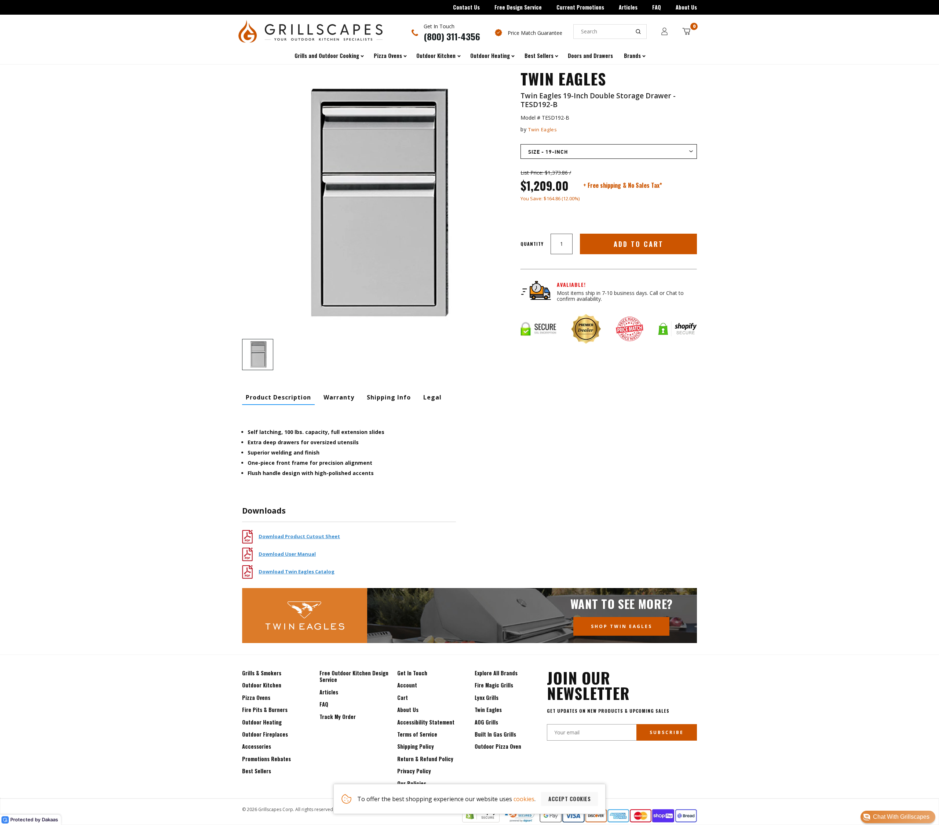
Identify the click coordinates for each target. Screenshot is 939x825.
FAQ (656, 7)
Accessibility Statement (425, 722)
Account (407, 685)
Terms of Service (417, 734)
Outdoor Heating (262, 722)
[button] (898, 817)
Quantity (532, 243)
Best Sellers (256, 771)
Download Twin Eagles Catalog (297, 571)
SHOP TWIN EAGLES (621, 626)
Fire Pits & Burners (265, 709)
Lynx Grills (486, 697)
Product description (278, 397)
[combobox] (610, 31)
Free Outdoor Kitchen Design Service (353, 676)
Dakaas (50, 819)
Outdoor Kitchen (261, 685)
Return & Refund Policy (425, 759)
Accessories (256, 746)
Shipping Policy (415, 746)
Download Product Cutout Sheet (299, 536)
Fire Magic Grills (494, 685)
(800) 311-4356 (452, 36)
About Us (686, 7)
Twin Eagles (542, 129)
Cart (402, 697)
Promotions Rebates (266, 759)
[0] (686, 31)
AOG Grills (486, 722)
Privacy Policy (414, 771)
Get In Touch (412, 673)
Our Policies (411, 783)
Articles (628, 7)
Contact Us (466, 7)
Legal (432, 397)
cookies (524, 799)
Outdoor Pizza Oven (498, 746)
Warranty (339, 397)
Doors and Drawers (590, 55)
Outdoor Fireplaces (265, 734)
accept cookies (569, 799)
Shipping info (389, 397)
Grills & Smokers (261, 673)
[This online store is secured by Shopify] (481, 820)
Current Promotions (580, 7)
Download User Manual (287, 554)
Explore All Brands (496, 673)
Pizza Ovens (256, 697)
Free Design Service (518, 7)
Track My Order (337, 716)
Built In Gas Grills (495, 734)
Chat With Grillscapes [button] (901, 817)
